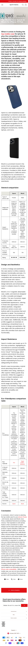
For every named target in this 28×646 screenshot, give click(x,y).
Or (14, 17)
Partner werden (14, 618)
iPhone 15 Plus (4, 17)
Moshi (22, 503)
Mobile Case (10, 17)
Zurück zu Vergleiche (15, 590)
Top (16, 17)
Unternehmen (13, 611)
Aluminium (22, 464)
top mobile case (8, 34)
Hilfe (14, 614)
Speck (14, 503)
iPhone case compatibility (9, 569)
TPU (14, 462)
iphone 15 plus (22, 517)
